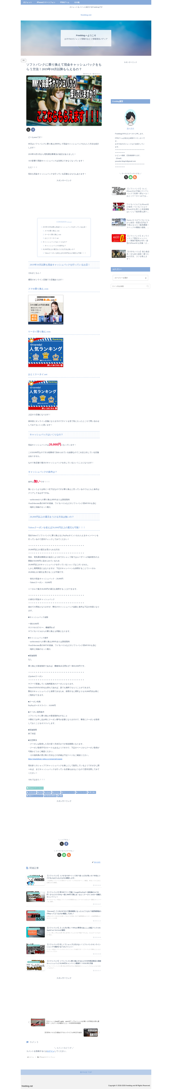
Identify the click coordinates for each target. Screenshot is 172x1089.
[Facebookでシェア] (33, 130)
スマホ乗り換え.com (52, 231)
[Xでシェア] (28, 130)
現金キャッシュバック (36, 796)
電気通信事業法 (51, 796)
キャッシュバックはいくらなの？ (55, 242)
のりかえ (57, 792)
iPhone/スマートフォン (36, 788)
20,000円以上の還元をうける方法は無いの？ (59, 249)
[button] (148, 286)
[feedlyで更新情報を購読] (64, 855)
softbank (48, 792)
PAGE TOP (87, 1072)
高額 (60, 796)
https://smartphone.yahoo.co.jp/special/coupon (45, 759)
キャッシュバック (68, 792)
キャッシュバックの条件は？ (55, 246)
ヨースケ (130, 128)
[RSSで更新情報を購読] (69, 855)
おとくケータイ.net (52, 238)
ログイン (50, 1051)
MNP (40, 792)
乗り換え (92, 792)
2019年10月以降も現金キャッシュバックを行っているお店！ (65, 227)
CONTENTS (62, 222)
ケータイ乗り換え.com (53, 234)
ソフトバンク (82, 792)
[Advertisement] (64, 198)
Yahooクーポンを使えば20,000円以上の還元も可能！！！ (65, 253)
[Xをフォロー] (59, 855)
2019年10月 (32, 792)
